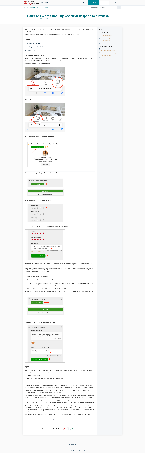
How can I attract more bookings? (109, 53)
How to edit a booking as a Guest (109, 43)
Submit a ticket (104, 3)
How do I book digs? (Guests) (108, 38)
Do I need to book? (105, 40)
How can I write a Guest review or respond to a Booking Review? (109, 49)
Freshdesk (74, 450)
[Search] (119, 7)
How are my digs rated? (106, 55)
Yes (73, 429)
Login (112, 2)
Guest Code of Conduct (106, 35)
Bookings (47, 7)
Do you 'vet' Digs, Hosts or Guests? (109, 58)
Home (84, 2)
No (65, 429)
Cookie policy (82, 450)
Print (102, 29)
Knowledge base (93, 2)
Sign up (117, 2)
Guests (40, 7)
